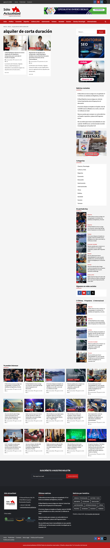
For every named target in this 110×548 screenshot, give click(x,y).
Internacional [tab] (99, 301)
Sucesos (68, 22)
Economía (18, 22)
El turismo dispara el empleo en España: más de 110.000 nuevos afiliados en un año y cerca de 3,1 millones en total (91, 109)
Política (11, 22)
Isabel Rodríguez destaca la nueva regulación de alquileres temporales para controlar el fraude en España (14, 55)
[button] (105, 21)
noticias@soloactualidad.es (28, 507)
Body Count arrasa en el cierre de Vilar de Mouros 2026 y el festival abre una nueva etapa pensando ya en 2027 (96, 279)
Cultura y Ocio (35, 22)
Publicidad (22, 2)
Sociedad (61, 22)
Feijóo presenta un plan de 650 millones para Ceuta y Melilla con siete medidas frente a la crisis (54, 446)
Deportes (26, 22)
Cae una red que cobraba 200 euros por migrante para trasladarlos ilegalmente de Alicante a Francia (33, 446)
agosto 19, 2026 (101, 454)
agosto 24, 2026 (18, 389)
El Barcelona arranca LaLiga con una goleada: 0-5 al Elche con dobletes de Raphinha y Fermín (91, 94)
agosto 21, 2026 (80, 421)
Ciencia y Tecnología (79, 22)
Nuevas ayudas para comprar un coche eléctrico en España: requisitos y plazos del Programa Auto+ (91, 116)
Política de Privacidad (37, 537)
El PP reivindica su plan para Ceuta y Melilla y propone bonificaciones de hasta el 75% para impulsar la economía (13, 446)
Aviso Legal (26, 537)
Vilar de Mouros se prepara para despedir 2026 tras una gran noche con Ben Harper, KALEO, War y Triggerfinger (54, 416)
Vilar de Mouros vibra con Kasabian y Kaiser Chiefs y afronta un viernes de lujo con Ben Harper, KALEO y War (75, 416)
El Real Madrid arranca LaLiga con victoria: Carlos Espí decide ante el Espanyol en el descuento (90, 101)
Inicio (16, 2)
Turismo (54, 22)
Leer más (7, 72)
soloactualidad (9, 60)
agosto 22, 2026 (59, 421)
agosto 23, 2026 (18, 421)
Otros (79, 190)
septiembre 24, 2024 (43, 61)
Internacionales (92, 22)
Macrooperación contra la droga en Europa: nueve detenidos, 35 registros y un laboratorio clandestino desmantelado (95, 417)
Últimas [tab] (80, 301)
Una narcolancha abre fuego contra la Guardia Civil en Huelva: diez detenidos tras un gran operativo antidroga (96, 269)
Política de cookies (8, 539)
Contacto (29, 2)
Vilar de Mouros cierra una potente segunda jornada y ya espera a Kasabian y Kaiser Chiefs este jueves (75, 446)
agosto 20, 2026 (38, 451)
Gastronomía (45, 22)
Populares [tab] (88, 301)
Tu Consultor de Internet (92, 514)
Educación (81, 180)
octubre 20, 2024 (18, 60)
